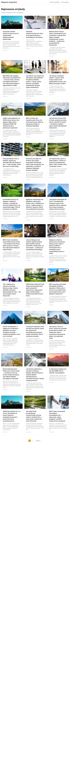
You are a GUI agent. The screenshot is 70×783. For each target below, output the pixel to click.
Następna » (38, 440)
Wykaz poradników (55, 2)
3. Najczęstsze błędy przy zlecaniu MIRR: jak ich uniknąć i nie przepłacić (57, 371)
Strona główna (65, 2)
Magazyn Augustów (9, 2)
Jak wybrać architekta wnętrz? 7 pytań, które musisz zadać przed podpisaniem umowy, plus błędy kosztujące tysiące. (57, 79)
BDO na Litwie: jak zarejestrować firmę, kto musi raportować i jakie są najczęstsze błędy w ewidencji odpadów (34, 122)
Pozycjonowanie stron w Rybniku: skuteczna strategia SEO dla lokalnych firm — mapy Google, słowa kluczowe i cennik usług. (12, 162)
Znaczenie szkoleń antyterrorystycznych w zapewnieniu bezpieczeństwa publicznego (11, 35)
